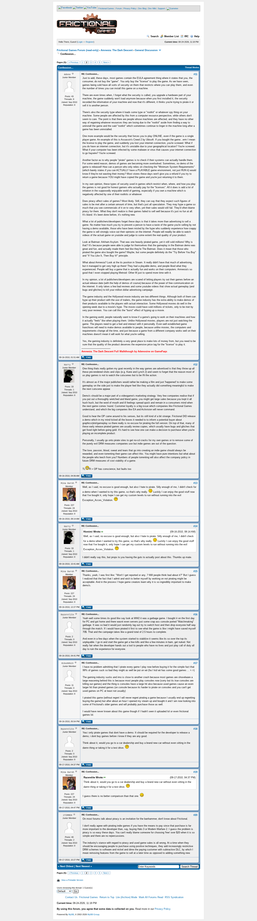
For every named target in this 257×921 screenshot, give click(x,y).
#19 (195, 772)
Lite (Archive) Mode (126, 897)
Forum (119, 8)
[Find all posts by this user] (86, 358)
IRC (186, 36)
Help (196, 36)
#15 (195, 571)
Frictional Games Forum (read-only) (77, 50)
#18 (195, 728)
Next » (106, 62)
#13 (195, 483)
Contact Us (71, 897)
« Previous (73, 62)
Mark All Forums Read (151, 897)
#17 (195, 663)
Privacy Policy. (163, 908)
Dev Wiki (152, 8)
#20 (195, 815)
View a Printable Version (72, 880)
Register (90, 42)
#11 (195, 74)
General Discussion (146, 50)
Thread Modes (192, 67)
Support (161, 8)
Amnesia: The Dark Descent (117, 50)
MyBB (71, 914)
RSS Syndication (174, 897)
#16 (195, 614)
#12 (195, 364)
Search (155, 36)
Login (80, 42)
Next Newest (83, 866)
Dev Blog (142, 8)
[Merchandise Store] (172, 8)
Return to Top (107, 897)
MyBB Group (93, 914)
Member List (171, 36)
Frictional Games (106, 8)
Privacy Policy (129, 8)
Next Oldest (66, 866)
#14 (195, 526)
